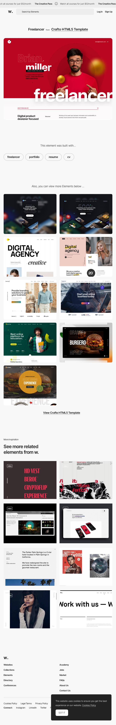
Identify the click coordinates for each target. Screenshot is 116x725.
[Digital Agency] (86, 257)
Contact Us (65, 690)
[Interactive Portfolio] (86, 343)
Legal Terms (26, 703)
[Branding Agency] (30, 300)
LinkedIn (33, 707)
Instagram (20, 707)
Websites (8, 664)
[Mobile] (30, 214)
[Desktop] (86, 214)
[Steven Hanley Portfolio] (30, 480)
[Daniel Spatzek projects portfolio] (86, 480)
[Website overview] (86, 523)
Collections (9, 670)
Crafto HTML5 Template (69, 29)
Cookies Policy (10, 703)
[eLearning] (30, 343)
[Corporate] (86, 300)
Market (63, 675)
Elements (8, 675)
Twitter (43, 707)
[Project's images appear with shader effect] (86, 567)
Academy (64, 664)
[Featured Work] (30, 523)
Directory (8, 680)
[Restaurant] (30, 385)
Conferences (10, 685)
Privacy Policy (41, 703)
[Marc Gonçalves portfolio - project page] (30, 567)
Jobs (62, 670)
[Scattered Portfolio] (30, 257)
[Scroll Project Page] (30, 609)
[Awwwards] (10, 11)
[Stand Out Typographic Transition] (86, 609)
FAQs (62, 680)
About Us (64, 685)
